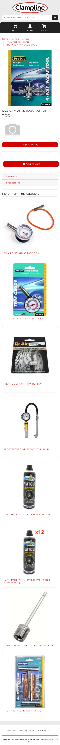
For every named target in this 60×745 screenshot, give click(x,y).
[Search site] (55, 17)
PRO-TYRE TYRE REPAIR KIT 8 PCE (22, 710)
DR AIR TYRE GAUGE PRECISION (21, 253)
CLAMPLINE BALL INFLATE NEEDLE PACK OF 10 (29, 645)
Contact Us (43, 730)
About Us (11, 730)
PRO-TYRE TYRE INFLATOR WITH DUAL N (26, 449)
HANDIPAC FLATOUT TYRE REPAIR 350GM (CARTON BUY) (26, 581)
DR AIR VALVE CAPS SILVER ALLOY (22, 384)
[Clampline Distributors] (30, 7)
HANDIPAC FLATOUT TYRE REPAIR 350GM (26, 514)
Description (11, 176)
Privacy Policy (27, 730)
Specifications (13, 183)
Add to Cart (32, 163)
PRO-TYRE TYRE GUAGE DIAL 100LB (23, 318)
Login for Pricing (30, 144)
